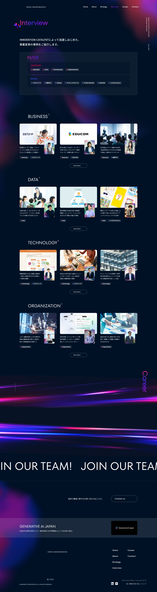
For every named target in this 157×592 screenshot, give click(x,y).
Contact (135, 7)
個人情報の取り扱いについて (136, 584)
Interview (117, 568)
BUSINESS (36, 70)
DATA (46, 70)
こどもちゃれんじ (115, 83)
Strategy (103, 7)
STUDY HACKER (89, 83)
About (94, 7)
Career (125, 7)
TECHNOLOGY (58, 70)
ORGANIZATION (73, 70)
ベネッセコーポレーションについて (134, 580)
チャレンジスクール (73, 83)
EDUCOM (102, 83)
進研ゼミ (48, 83)
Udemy (59, 83)
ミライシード (37, 83)
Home (85, 7)
